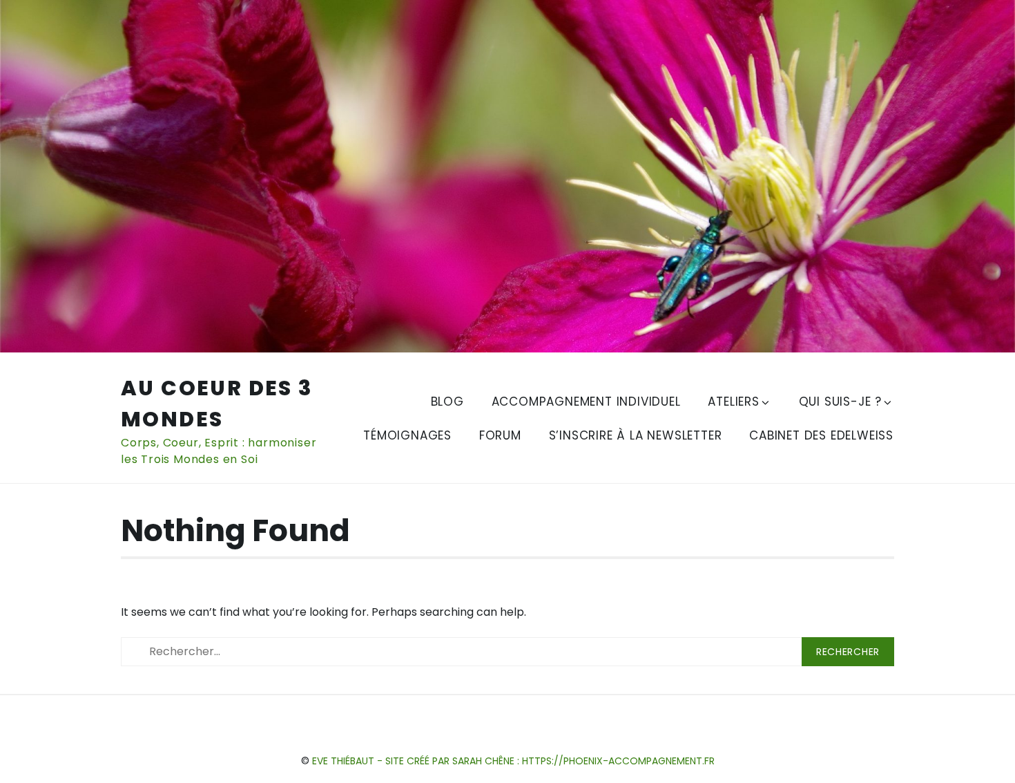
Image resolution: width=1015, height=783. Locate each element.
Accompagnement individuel (586, 401)
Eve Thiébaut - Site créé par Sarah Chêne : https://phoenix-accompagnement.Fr (513, 761)
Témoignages (407, 435)
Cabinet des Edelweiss (821, 435)
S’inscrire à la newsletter (635, 435)
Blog (447, 401)
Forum (500, 435)
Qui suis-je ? (840, 401)
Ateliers (733, 401)
